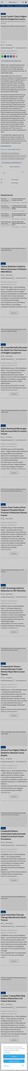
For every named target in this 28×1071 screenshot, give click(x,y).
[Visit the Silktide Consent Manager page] (23, 1066)
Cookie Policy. (6, 1052)
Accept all (14, 1056)
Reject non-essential (14, 1061)
